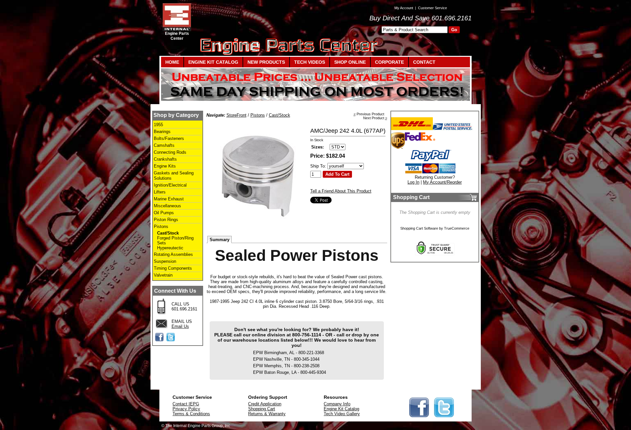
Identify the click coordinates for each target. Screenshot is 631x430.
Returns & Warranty (267, 413)
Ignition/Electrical (170, 185)
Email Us (180, 326)
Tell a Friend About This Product (340, 191)
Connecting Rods (170, 152)
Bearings (162, 131)
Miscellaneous (167, 205)
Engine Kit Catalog (341, 408)
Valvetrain (163, 275)
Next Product (373, 118)
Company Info (337, 403)
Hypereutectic (170, 247)
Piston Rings (166, 219)
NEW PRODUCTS (266, 62)
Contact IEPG (186, 403)
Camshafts (164, 145)
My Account (403, 8)
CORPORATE (389, 62)
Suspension (165, 261)
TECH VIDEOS (309, 62)
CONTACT (424, 62)
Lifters (160, 192)
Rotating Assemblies (173, 254)
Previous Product (370, 114)
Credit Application (264, 403)
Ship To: (318, 166)
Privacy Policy (186, 408)
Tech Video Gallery (342, 413)
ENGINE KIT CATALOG (213, 62)
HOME (172, 62)
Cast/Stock (168, 233)
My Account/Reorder (442, 182)
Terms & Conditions (191, 413)
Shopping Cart (261, 408)
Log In (413, 182)
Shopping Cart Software (419, 228)
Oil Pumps (164, 212)
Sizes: (317, 147)
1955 (158, 124)
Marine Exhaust (169, 198)
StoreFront (236, 115)
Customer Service (432, 8)
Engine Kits (165, 166)
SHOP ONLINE (350, 62)
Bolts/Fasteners (169, 138)
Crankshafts (165, 159)
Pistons (161, 226)
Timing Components (173, 268)
